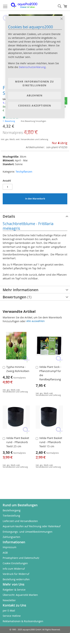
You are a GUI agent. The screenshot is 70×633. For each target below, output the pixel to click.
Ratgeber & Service (14, 589)
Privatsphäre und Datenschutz (21, 558)
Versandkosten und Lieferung (15, 467)
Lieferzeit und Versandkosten (20, 521)
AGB (5, 552)
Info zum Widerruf (14, 568)
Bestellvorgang (11, 510)
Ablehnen (34, 95)
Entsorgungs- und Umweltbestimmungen (27, 531)
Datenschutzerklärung (32, 67)
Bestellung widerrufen (16, 579)
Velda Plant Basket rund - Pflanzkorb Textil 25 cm (17, 442)
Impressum (9, 547)
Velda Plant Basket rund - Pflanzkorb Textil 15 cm (50, 442)
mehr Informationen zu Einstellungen (34, 83)
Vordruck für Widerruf (16, 574)
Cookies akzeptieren (34, 105)
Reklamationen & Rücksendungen (23, 621)
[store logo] (26, 5)
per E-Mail (9, 610)
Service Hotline (12, 615)
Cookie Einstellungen (15, 563)
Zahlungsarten (11, 537)
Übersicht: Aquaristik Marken (20, 595)
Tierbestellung (11, 515)
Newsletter (9, 600)
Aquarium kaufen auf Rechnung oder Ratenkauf (31, 526)
